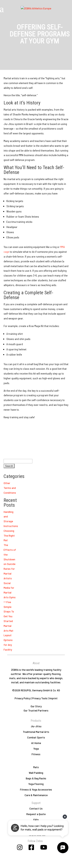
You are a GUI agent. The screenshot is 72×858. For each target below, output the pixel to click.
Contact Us (36, 808)
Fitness (36, 754)
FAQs (36, 819)
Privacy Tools (39, 698)
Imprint (53, 698)
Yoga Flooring (36, 784)
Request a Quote (36, 814)
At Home (36, 743)
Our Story (36, 706)
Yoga (36, 748)
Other (7, 483)
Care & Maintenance (36, 795)
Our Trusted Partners (36, 710)
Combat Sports (36, 737)
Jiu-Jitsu (36, 726)
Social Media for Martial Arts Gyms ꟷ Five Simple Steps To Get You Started (10, 602)
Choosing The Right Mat (9, 535)
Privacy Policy (22, 698)
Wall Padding (36, 772)
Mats (36, 767)
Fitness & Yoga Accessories (36, 789)
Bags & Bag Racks (36, 778)
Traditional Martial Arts (36, 731)
